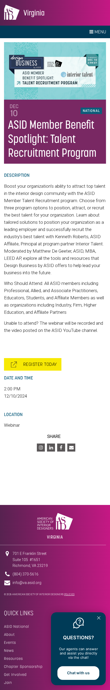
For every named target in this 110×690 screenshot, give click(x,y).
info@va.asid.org (27, 583)
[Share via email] (71, 448)
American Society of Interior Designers (11, 12)
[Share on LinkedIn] (51, 448)
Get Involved (15, 674)
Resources (13, 658)
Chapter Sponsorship (23, 666)
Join (8, 682)
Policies (69, 594)
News (9, 650)
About (9, 634)
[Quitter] (99, 618)
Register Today (38, 364)
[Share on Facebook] (61, 448)
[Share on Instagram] (41, 448)
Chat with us (78, 673)
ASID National (16, 626)
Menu (99, 32)
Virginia (34, 12)
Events (10, 642)
